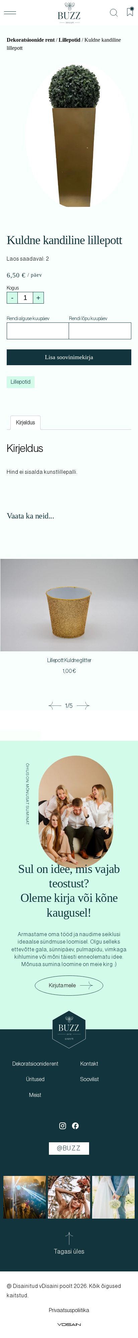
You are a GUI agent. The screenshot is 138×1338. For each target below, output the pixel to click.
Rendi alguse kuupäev (28, 318)
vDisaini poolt (56, 1286)
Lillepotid (69, 40)
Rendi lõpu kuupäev (88, 318)
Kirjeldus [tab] (25, 422)
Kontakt (89, 1064)
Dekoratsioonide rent (31, 40)
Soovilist (89, 1079)
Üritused (35, 1079)
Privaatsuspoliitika (69, 1310)
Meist (35, 1095)
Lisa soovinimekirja (69, 357)
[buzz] (69, 12)
